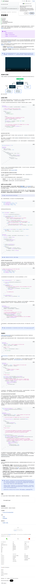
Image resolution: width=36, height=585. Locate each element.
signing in (15, 530)
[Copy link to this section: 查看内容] (5, 521)
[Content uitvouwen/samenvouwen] (6, 18)
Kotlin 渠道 (21, 480)
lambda (2, 28)
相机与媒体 (14, 547)
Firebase (2, 572)
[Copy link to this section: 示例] (4, 494)
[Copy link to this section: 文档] (4, 515)
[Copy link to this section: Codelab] (5, 510)
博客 (1, 550)
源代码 (2, 547)
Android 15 (2, 558)
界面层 (4, 516)
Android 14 (2, 559)
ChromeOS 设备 (26, 546)
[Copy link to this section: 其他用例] (6, 460)
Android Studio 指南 (15, 555)
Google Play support (27, 558)
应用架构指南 (5, 518)
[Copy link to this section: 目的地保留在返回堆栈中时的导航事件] (17, 394)
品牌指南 (8, 578)
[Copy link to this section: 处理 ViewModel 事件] (12, 184)
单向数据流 (29, 186)
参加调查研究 (26, 559)
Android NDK (14, 561)
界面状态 (21, 186)
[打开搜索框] (22, 1)
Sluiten (26, 13)
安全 (1, 546)
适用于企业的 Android (4, 544)
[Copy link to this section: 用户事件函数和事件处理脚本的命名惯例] (17, 172)
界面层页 (2, 44)
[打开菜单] (1, 1)
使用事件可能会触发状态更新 (5, 335)
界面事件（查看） (5, 522)
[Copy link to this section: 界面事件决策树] (9, 74)
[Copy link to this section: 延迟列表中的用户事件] (11, 133)
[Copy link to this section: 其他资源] (6, 506)
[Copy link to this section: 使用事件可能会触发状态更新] (13, 260)
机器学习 (14, 544)
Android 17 (2, 555)
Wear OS (25, 544)
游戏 (13, 543)
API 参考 (14, 558)
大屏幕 (25, 543)
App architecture (4, 4)
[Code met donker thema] (33, 105)
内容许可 (9, 534)
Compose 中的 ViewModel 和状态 (8, 512)
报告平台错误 (26, 555)
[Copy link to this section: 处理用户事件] (8, 97)
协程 (17, 257)
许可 (5, 578)
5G (13, 550)
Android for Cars (26, 547)
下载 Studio (14, 559)
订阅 (11, 580)
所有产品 (2, 575)
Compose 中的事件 (14, 170)
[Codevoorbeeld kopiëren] (34, 105)
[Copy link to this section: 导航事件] (6, 333)
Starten (32, 13)
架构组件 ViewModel (10, 47)
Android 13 (2, 561)
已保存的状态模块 (24, 187)
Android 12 (2, 562)
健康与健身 (14, 546)
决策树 (18, 467)
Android (2, 543)
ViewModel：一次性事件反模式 (26, 489)
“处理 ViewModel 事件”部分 (18, 359)
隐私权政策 (2, 578)
